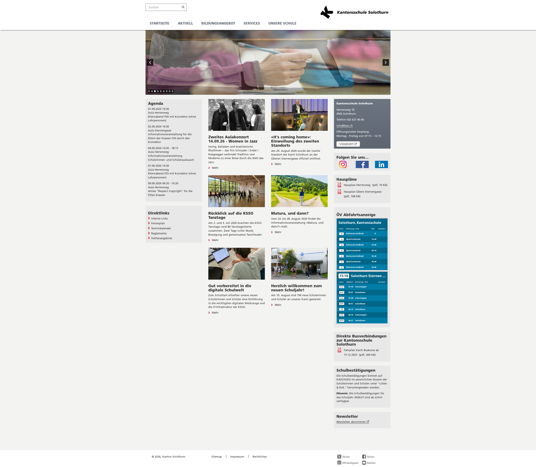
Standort (350, 144)
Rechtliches (260, 456)
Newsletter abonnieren (352, 422)
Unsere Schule (282, 23)
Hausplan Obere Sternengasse (362, 191)
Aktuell (185, 23)
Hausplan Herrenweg (357, 185)
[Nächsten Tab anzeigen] (385, 62)
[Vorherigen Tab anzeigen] (150, 62)
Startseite (159, 23)
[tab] (149, 91)
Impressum (237, 456)
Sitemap (216, 456)
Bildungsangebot (218, 23)
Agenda (155, 103)
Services (252, 23)
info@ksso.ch (344, 125)
